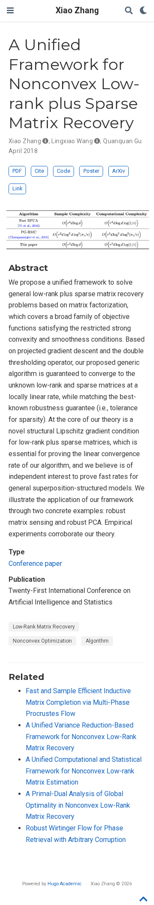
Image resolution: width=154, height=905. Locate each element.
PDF (17, 171)
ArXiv (118, 171)
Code (63, 171)
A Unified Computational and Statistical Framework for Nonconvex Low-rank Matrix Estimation (84, 770)
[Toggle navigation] (10, 10)
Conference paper (35, 563)
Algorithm (97, 641)
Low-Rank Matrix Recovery (44, 627)
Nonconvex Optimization (42, 641)
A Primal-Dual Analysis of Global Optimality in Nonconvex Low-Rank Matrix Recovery (78, 805)
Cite (39, 171)
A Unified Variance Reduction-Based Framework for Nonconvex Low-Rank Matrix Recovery (81, 736)
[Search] (129, 11)
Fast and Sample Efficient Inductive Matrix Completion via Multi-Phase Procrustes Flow (78, 702)
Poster (91, 171)
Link (17, 188)
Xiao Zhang (77, 10)
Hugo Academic (64, 884)
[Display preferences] (143, 11)
